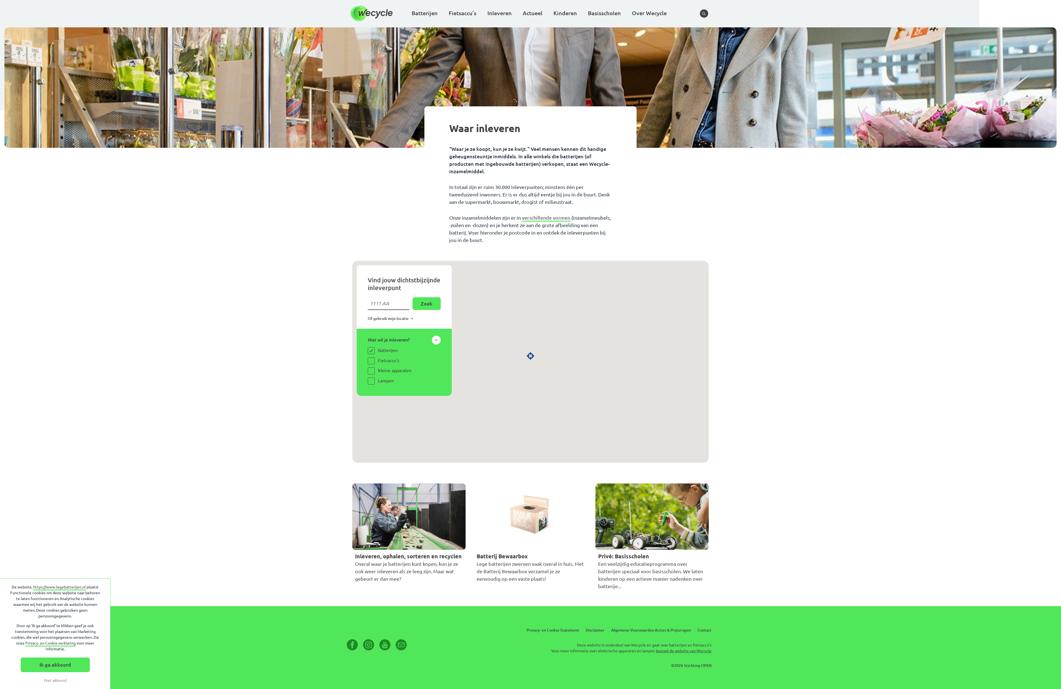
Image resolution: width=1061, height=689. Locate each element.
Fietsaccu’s (462, 13)
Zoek (426, 303)
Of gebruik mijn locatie (388, 318)
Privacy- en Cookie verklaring (50, 643)
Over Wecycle (649, 13)
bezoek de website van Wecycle (683, 651)
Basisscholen (604, 13)
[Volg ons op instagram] (368, 644)
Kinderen (565, 13)
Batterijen (425, 13)
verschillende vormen (546, 217)
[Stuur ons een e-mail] (401, 644)
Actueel (532, 13)
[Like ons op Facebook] (352, 644)
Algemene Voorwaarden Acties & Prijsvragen (651, 630)
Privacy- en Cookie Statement (553, 630)
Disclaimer (595, 630)
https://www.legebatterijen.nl (59, 587)
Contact (704, 630)
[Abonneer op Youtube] (384, 644)
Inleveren (499, 13)
